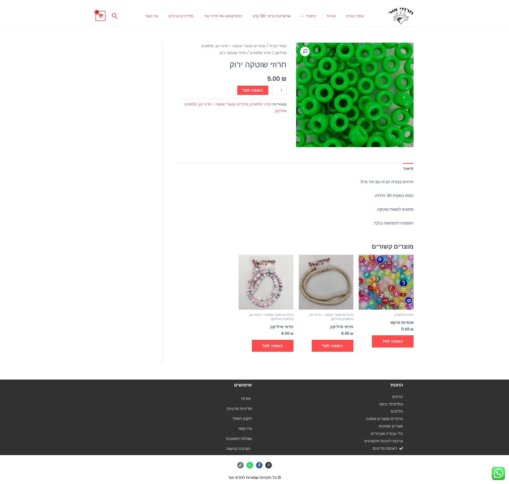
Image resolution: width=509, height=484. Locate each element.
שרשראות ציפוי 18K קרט (272, 16)
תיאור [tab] (408, 168)
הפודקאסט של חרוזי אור (223, 16)
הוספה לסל (253, 90)
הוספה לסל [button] (393, 341)
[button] (115, 16)
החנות (311, 16)
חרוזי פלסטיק (260, 52)
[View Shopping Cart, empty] (100, 16)
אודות (331, 16)
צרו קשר (151, 16)
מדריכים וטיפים (181, 16)
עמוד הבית (355, 16)
